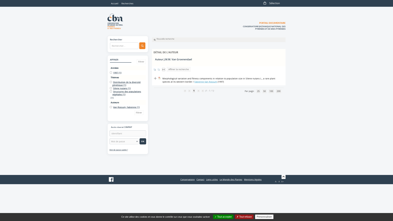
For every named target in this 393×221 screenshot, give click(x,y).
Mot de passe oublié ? (118, 150)
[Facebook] (111, 179)
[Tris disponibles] (163, 69)
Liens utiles (212, 179)
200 (278, 91)
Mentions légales (253, 179)
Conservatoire (187, 179)
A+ (282, 181)
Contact (200, 179)
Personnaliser (264, 216)
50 (264, 91)
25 (258, 91)
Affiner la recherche (178, 69)
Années (115, 67)
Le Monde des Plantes (231, 179)
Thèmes (115, 77)
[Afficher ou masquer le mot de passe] (137, 141)
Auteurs (115, 102)
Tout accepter (224, 216)
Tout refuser (245, 216)
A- (276, 181)
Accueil (114, 3)
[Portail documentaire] (116, 21)
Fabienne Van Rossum (205, 81)
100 (271, 91)
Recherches (127, 3)
